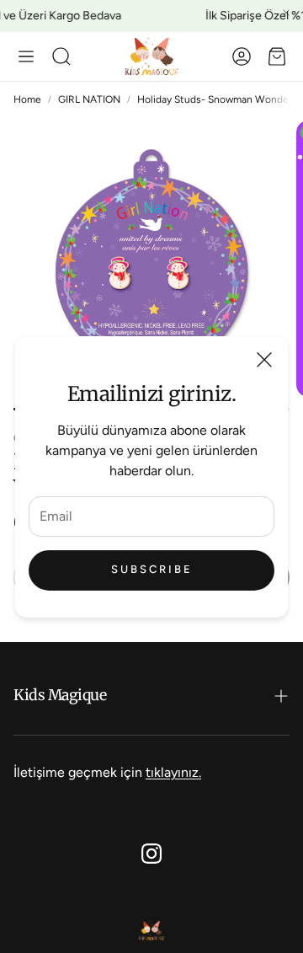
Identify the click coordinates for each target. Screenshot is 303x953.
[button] (26, 56)
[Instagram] (151, 853)
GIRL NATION (89, 99)
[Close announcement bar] (286, 12)
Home (27, 99)
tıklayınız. (173, 772)
